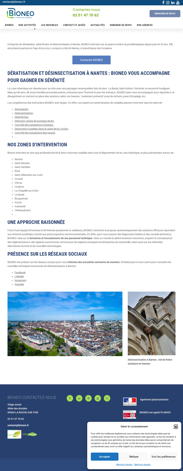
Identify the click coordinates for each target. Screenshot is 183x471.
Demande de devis (121, 25)
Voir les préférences (164, 456)
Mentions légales (124, 464)
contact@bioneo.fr (18, 425)
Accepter (104, 456)
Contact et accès (74, 25)
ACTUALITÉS (98, 25)
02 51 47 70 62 (86, 15)
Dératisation (21, 109)
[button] (176, 426)
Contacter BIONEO (91, 60)
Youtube (19, 284)
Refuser (134, 456)
